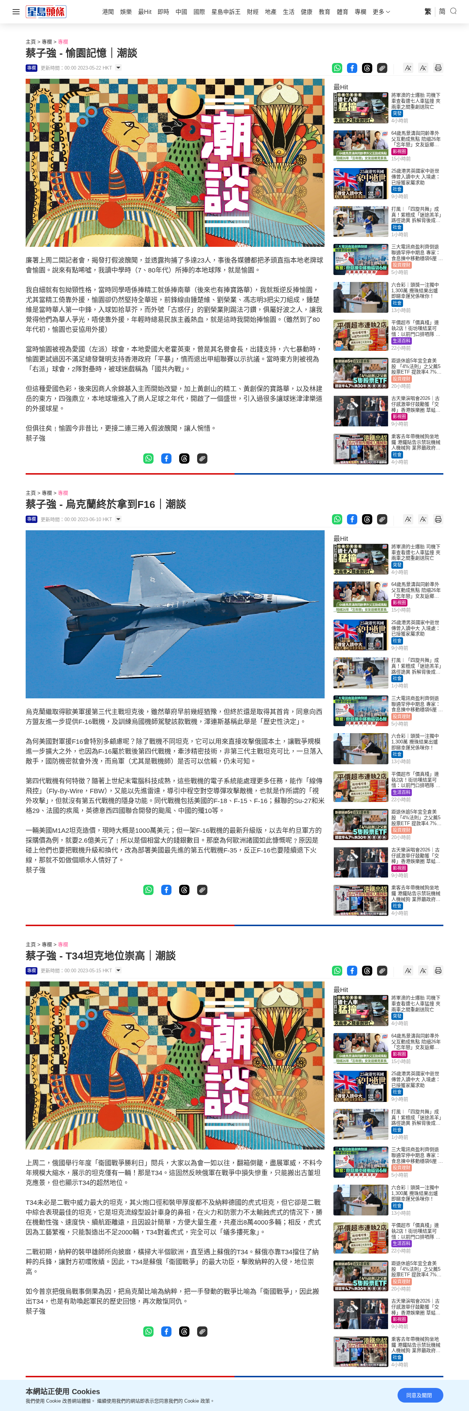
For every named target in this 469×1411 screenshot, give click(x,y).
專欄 (47, 42)
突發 (397, 113)
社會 (397, 189)
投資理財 (401, 265)
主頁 (31, 42)
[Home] (46, 11)
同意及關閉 (419, 1395)
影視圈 (399, 151)
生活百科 (401, 341)
